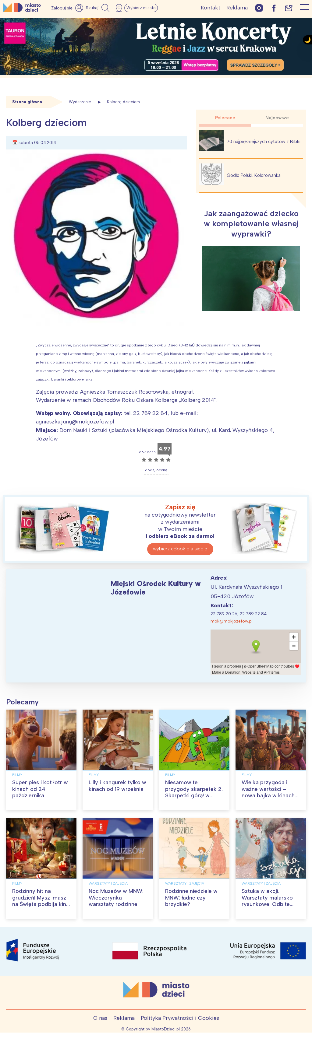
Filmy (17, 775)
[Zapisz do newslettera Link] (288, 7)
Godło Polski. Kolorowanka (254, 175)
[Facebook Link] (274, 7)
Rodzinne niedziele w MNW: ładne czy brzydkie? (191, 897)
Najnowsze (277, 118)
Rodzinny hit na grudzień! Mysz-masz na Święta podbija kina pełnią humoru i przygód (40, 904)
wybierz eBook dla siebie (180, 549)
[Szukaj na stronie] (98, 8)
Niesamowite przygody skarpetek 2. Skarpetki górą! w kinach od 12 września (194, 792)
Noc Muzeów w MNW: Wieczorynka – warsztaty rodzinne (116, 897)
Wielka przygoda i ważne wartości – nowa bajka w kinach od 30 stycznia (268, 792)
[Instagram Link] (259, 7)
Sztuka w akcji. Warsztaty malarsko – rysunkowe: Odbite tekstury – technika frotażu (270, 904)
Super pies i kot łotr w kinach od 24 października (40, 789)
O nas (100, 1018)
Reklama (237, 7)
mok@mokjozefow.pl (232, 621)
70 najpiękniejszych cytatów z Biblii (263, 141)
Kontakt (210, 7)
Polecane (225, 118)
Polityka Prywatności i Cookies (180, 1018)
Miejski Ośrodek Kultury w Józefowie (156, 588)
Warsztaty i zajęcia (108, 883)
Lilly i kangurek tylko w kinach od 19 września (117, 785)
